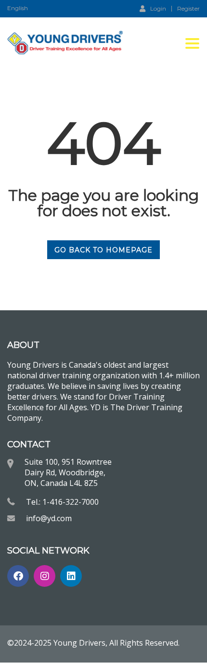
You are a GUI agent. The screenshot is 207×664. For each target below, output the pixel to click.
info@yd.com (49, 518)
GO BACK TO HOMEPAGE (103, 250)
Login (158, 8)
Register (188, 9)
